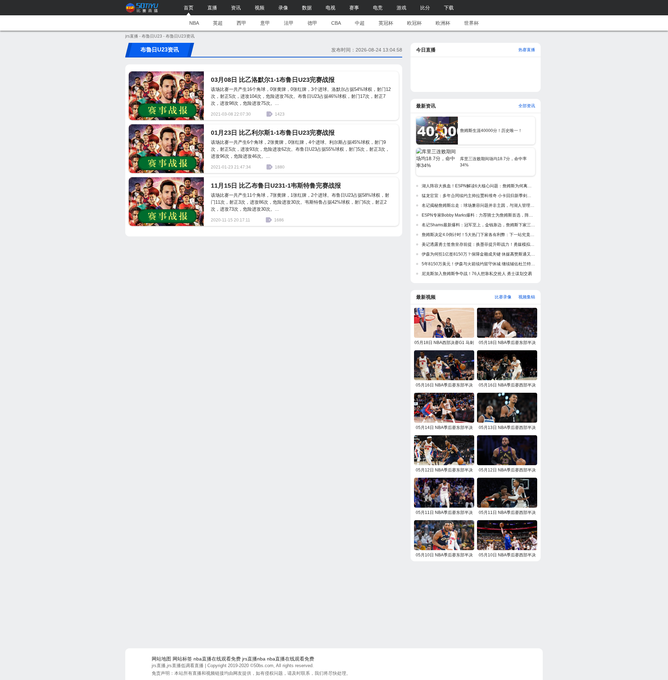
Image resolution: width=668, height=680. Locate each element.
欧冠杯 (414, 23)
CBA (336, 23)
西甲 (241, 23)
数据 (307, 7)
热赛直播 (526, 49)
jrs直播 (131, 36)
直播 (212, 7)
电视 (330, 7)
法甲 (289, 23)
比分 (425, 7)
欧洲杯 (443, 23)
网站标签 (182, 659)
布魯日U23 (152, 36)
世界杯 (471, 23)
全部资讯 (526, 105)
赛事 (354, 7)
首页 (188, 7)
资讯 (236, 7)
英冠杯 (386, 23)
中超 (360, 23)
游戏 (401, 7)
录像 (283, 7)
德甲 (312, 23)
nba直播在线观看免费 (217, 659)
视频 (259, 7)
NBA (194, 23)
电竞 (378, 7)
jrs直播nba (253, 659)
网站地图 (161, 659)
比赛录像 (503, 297)
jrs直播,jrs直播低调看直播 (178, 665)
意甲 (265, 23)
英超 (218, 23)
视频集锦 (526, 297)
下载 (449, 7)
